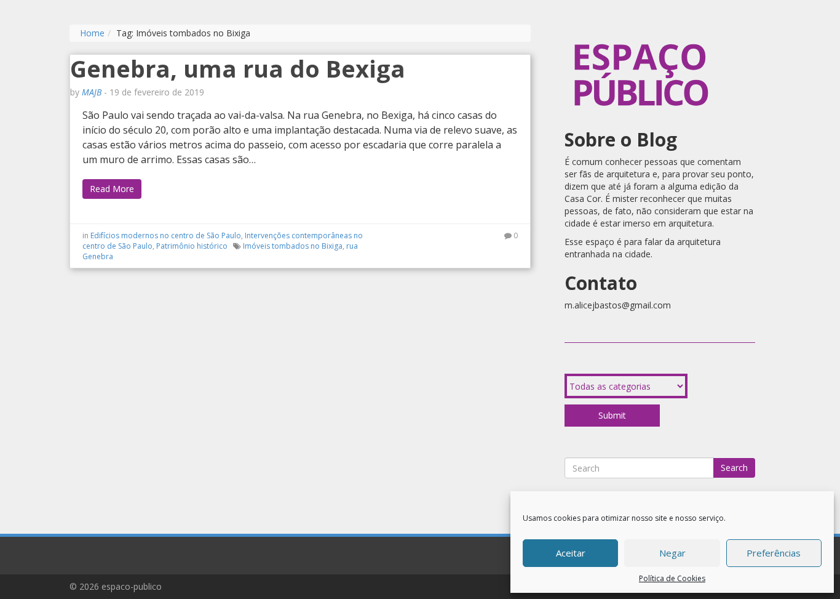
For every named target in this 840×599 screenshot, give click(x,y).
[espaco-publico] (641, 31)
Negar (672, 553)
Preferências (774, 553)
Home (92, 33)
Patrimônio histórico (192, 246)
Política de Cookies (672, 578)
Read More (112, 189)
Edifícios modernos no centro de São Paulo (165, 235)
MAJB (91, 92)
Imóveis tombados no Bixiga (293, 246)
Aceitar (570, 553)
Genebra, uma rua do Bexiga (237, 68)
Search (734, 467)
